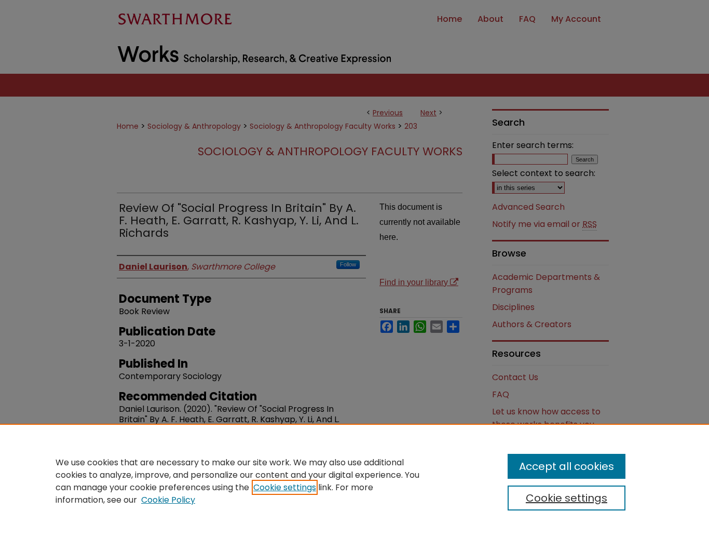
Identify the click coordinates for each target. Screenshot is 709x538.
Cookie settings (284, 487)
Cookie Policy (168, 500)
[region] (354, 481)
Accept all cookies (566, 466)
